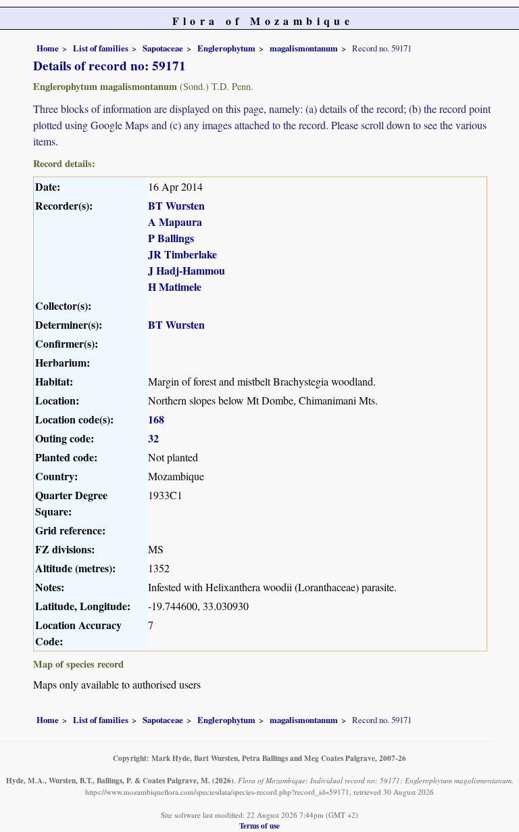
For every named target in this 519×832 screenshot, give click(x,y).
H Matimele (174, 286)
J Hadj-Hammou (186, 270)
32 (153, 438)
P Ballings (171, 238)
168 (156, 419)
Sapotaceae (163, 48)
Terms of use (259, 825)
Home (47, 48)
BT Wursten (176, 205)
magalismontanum (304, 48)
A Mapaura (175, 221)
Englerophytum (226, 48)
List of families (100, 48)
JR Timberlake (182, 254)
